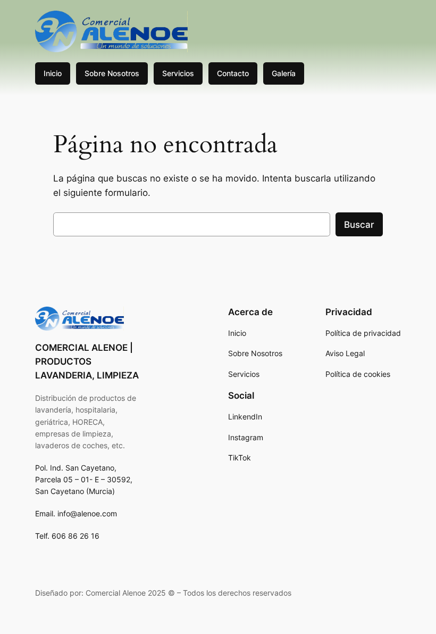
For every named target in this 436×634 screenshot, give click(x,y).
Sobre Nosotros (112, 73)
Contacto (233, 73)
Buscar (359, 224)
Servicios (178, 73)
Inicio (53, 73)
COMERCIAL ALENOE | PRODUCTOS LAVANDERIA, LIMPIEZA (87, 361)
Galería (284, 73)
